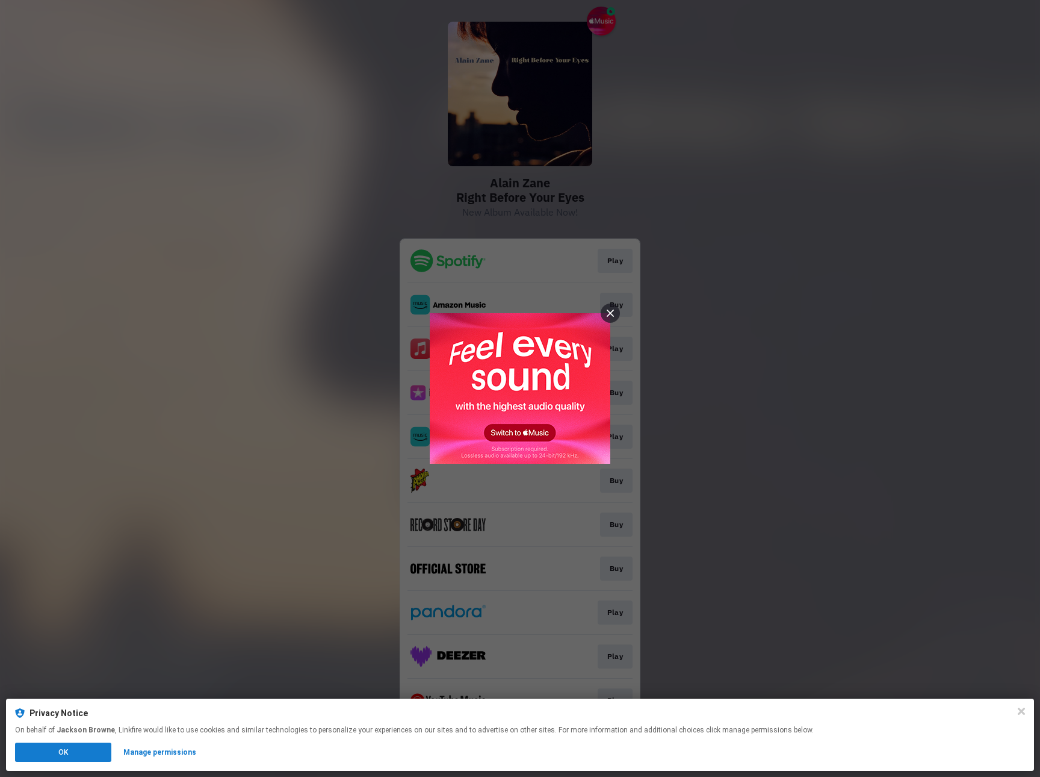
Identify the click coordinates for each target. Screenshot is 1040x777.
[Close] (1021, 711)
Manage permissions (159, 752)
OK (63, 752)
